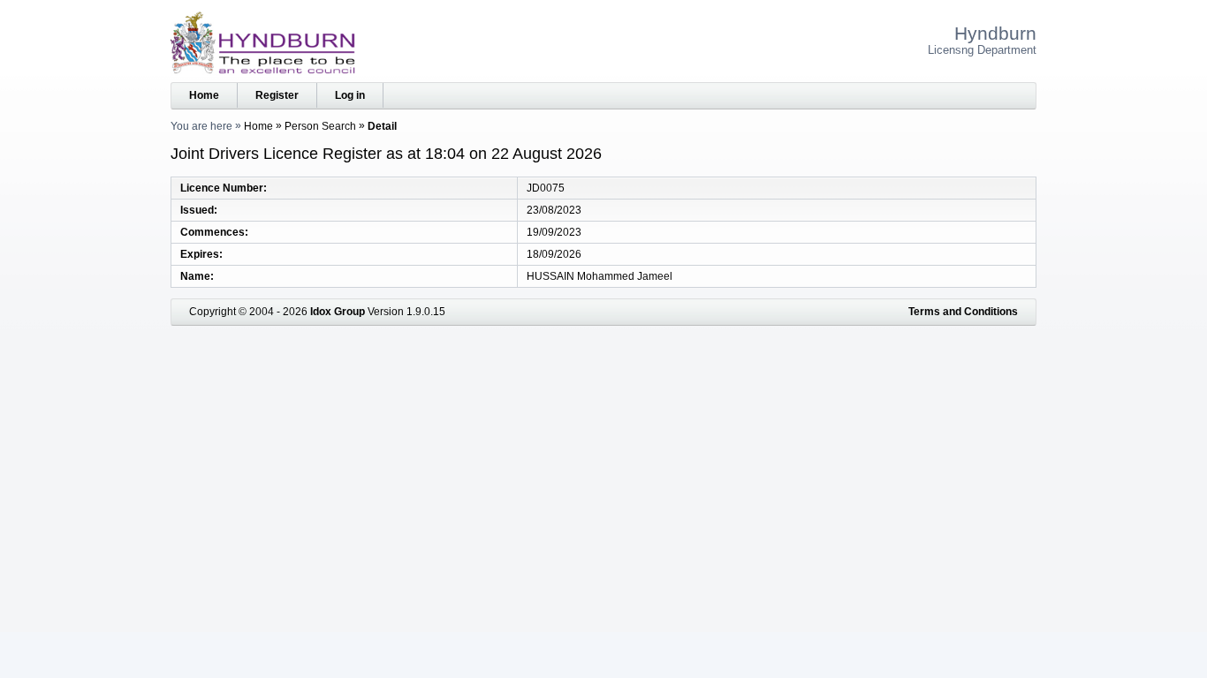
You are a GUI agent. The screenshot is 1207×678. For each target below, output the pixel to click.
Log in (350, 95)
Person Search (320, 126)
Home (204, 95)
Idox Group (337, 311)
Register (277, 95)
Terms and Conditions (963, 311)
